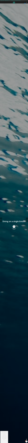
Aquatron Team (14, 228)
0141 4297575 (3, 0)
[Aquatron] (14, 2)
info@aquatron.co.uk (8, 0)
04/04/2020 (14, 229)
